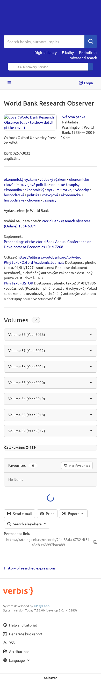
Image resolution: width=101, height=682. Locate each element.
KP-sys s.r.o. (42, 606)
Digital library (45, 52)
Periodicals (88, 52)
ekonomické (71, 194)
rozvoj (67, 189)
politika (33, 194)
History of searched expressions (29, 568)
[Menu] (9, 83)
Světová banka (73, 116)
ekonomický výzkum (20, 179)
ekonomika (13, 189)
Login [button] (88, 82)
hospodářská (14, 194)
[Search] (90, 41)
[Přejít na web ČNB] (50, 17)
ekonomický (34, 189)
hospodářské (14, 200)
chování (33, 200)
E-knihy (68, 52)
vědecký (82, 189)
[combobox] (44, 41)
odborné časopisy (65, 184)
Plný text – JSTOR (18, 283)
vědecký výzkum (53, 179)
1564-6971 (27, 226)
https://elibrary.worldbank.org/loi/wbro (49, 257)
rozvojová (50, 194)
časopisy (49, 200)
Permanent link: (17, 533)
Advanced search (83, 57)
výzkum (53, 189)
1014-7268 (54, 246)
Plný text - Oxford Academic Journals (34, 262)
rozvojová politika (33, 184)
